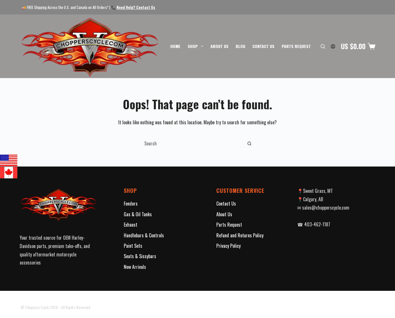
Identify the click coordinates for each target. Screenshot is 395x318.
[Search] (323, 46)
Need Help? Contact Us (136, 7)
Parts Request (296, 46)
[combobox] (192, 143)
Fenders (131, 203)
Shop (193, 46)
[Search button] (249, 143)
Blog (240, 46)
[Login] (333, 46)
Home (175, 46)
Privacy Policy (228, 245)
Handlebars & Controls (144, 235)
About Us (219, 46)
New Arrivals (135, 266)
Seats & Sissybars (140, 256)
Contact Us (263, 46)
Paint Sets (133, 245)
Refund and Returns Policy (239, 235)
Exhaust (130, 224)
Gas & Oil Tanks (138, 214)
